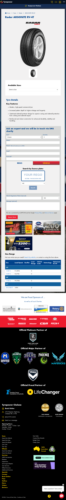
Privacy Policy (38, 213)
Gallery (4, 481)
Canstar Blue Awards (38, 438)
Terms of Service (49, 213)
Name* (8, 140)
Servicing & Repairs (7, 463)
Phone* (15, 146)
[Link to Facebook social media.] (49, 496)
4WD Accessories (7, 457)
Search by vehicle (29, 257)
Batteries (4, 459)
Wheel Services (6, 468)
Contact (4, 474)
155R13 (8, 271)
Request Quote (12, 217)
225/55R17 (9, 288)
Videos (4, 485)
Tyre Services (5, 466)
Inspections (5, 461)
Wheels (4, 449)
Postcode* (9, 156)
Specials (4, 472)
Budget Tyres (36, 440)
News (4, 483)
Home (8, 13)
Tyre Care (4, 444)
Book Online (6, 476)
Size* (7, 135)
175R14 (8, 281)
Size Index (36, 436)
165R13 (8, 274)
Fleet (3, 479)
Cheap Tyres (36, 442)
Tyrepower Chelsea (34, 6)
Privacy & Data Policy (11, 497)
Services (4, 455)
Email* (8, 151)
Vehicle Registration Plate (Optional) (16, 196)
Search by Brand (6, 442)
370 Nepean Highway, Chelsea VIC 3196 (12, 413)
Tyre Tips (4, 446)
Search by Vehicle (7, 438)
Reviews (5, 487)
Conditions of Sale (21, 497)
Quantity (45, 135)
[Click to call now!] (52, 2)
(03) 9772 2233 (10, 417)
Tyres (3, 436)
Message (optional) (11, 201)
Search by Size (6, 440)
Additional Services (7, 470)
